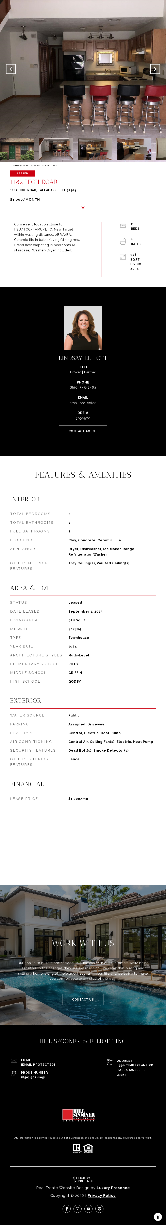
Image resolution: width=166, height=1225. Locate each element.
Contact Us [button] (83, 999)
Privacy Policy (102, 1195)
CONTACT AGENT (83, 431)
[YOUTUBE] (88, 1209)
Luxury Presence (113, 1188)
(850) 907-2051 (33, 1077)
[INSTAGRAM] (77, 1209)
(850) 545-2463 (83, 387)
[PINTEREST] (99, 1209)
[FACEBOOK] (67, 1209)
